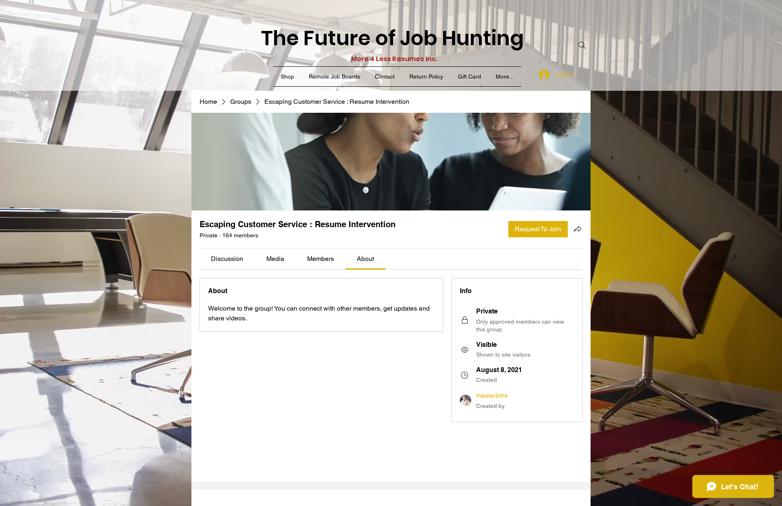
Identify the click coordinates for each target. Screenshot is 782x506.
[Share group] (577, 229)
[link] (227, 259)
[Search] (582, 45)
